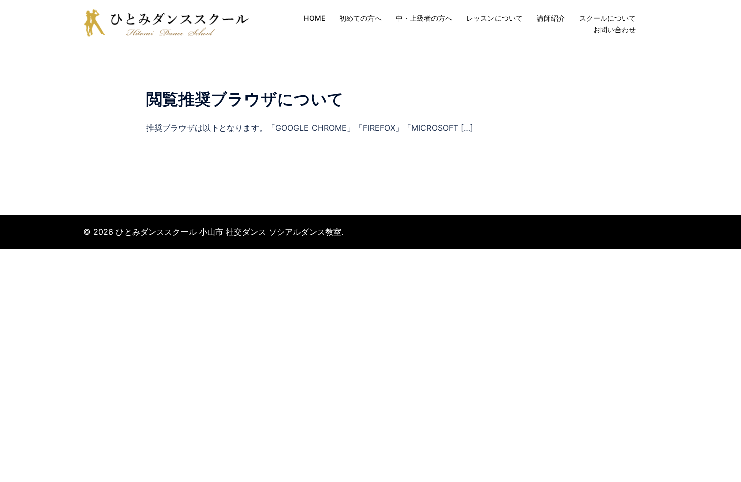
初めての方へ (360, 18)
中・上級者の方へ (424, 18)
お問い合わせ (614, 29)
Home (314, 18)
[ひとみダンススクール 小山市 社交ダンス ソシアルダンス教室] (169, 23)
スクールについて (607, 18)
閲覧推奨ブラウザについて (245, 99)
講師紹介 (551, 18)
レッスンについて (494, 18)
